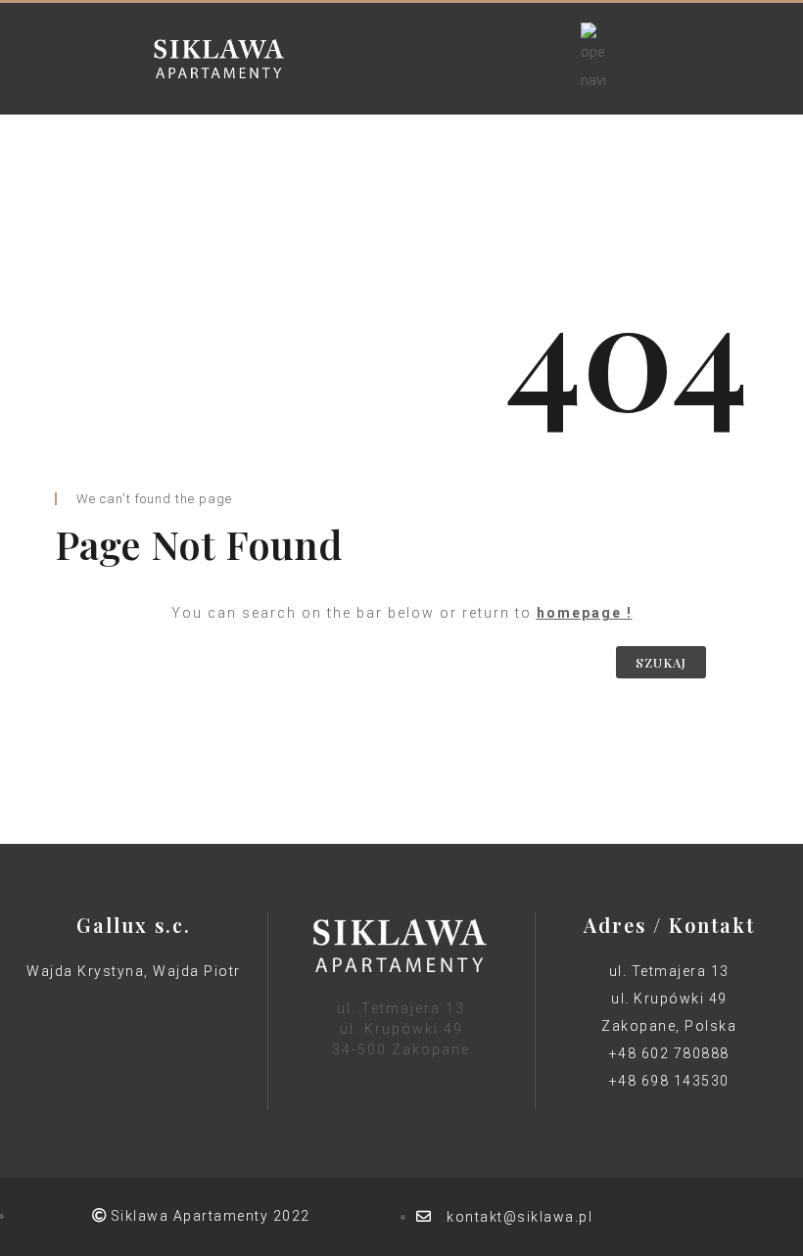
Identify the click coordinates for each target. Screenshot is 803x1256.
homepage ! (585, 613)
